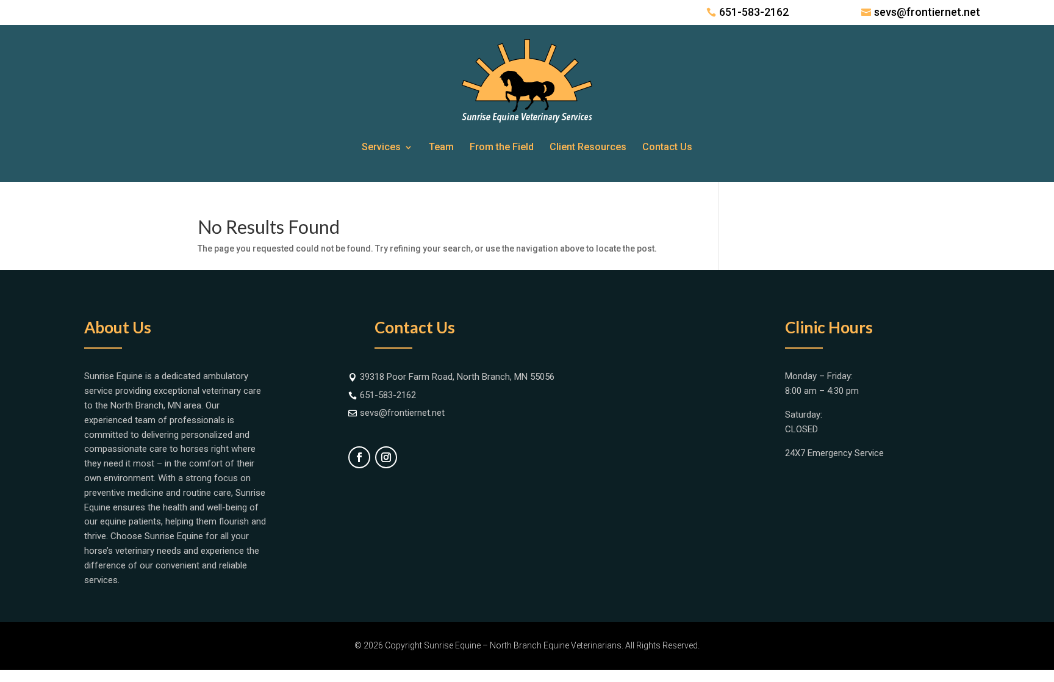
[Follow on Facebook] (359, 457)
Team (441, 147)
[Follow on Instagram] (386, 457)
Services (381, 147)
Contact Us (667, 147)
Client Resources (588, 147)
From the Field (502, 147)
